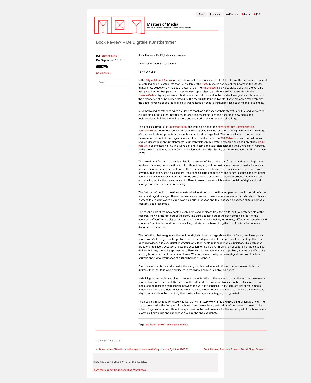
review (184, 324)
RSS (258, 14)
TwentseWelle (146, 95)
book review (157, 324)
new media (172, 324)
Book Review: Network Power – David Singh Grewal (234, 349)
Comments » (103, 72)
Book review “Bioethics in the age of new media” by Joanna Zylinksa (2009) (143, 349)
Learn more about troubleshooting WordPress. (120, 369)
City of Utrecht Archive (159, 80)
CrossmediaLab (177, 126)
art (147, 324)
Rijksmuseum (210, 87)
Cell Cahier (227, 138)
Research (215, 14)
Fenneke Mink (109, 55)
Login (247, 14)
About (202, 14)
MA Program (231, 14)
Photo (205, 83)
